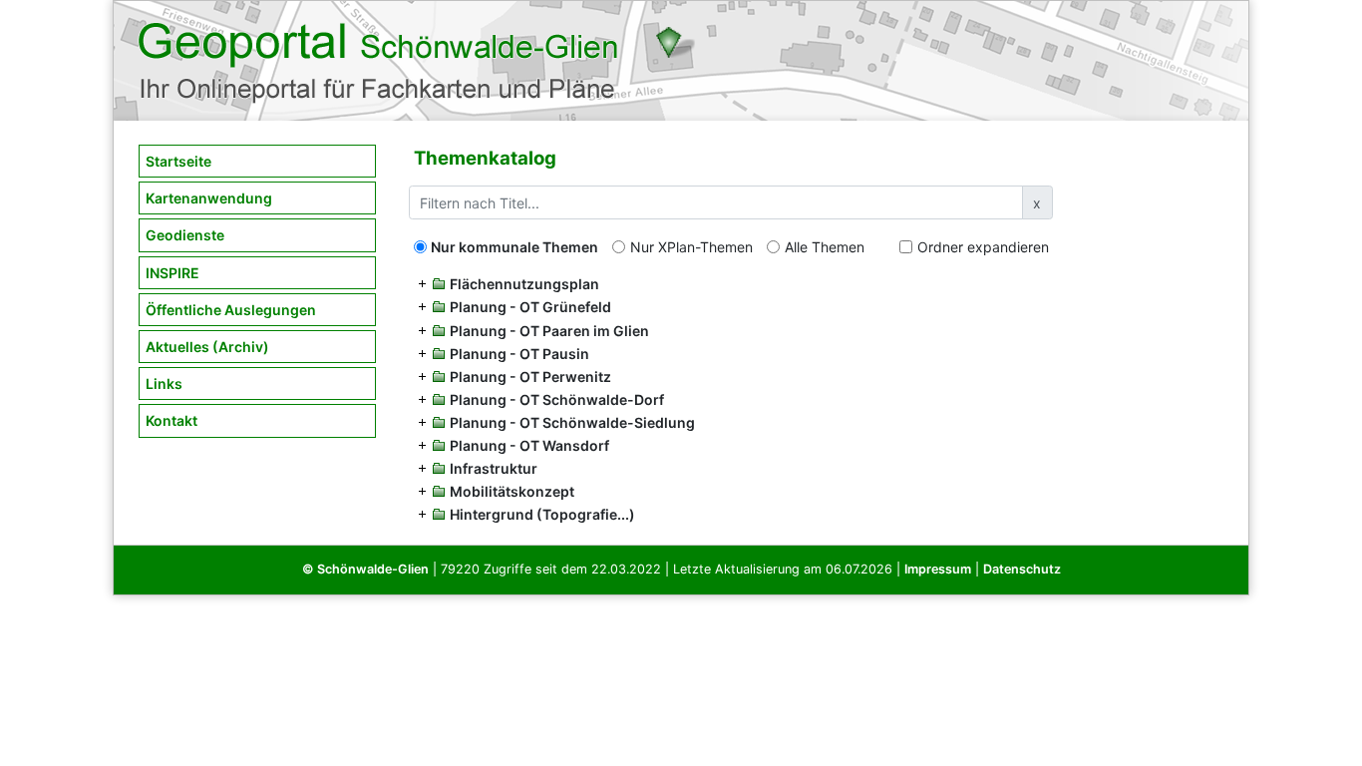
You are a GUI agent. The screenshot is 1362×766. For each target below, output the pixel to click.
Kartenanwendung (209, 198)
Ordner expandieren (983, 246)
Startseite (178, 161)
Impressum (937, 569)
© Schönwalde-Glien (365, 569)
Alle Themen (824, 246)
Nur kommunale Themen (514, 246)
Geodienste (185, 234)
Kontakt (171, 420)
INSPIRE (172, 272)
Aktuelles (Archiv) (207, 346)
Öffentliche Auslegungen (231, 309)
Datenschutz (1022, 569)
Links (164, 383)
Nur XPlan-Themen (691, 246)
